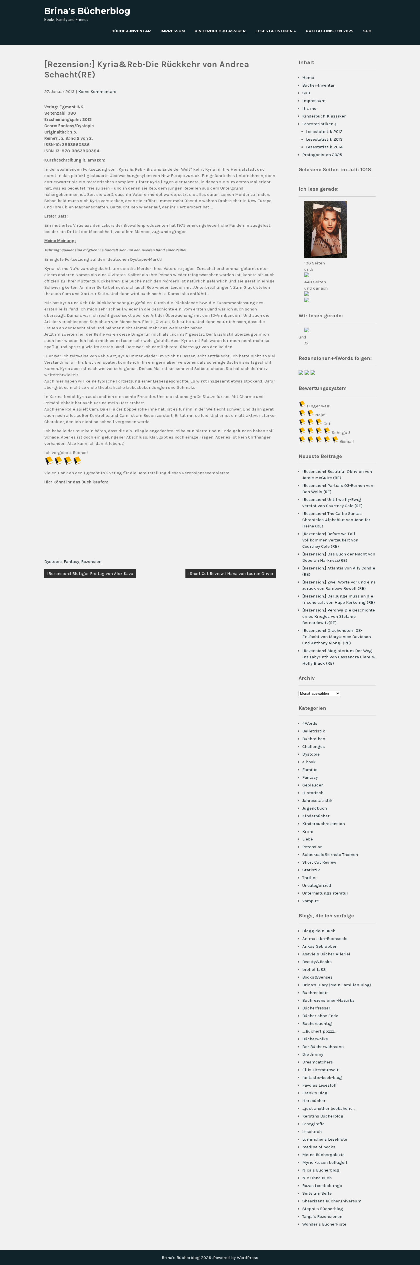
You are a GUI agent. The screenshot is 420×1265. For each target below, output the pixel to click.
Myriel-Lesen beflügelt (324, 1162)
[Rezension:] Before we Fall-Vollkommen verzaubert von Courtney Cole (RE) (330, 540)
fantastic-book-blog (322, 1077)
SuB (367, 31)
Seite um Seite (317, 1193)
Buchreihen (313, 738)
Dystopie (53, 561)
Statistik (311, 869)
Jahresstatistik (317, 800)
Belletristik (313, 731)
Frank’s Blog (314, 1092)
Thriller (309, 877)
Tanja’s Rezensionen (322, 1216)
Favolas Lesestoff (319, 1085)
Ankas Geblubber (319, 946)
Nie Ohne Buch (317, 1177)
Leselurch (312, 1131)
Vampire (310, 900)
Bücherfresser (316, 1008)
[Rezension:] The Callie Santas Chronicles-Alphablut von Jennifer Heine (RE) (336, 520)
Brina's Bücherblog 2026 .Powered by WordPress (210, 1257)
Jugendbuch (314, 808)
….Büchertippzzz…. (319, 1031)
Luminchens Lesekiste (324, 1139)
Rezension (91, 561)
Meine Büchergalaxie (323, 1154)
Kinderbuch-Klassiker (220, 31)
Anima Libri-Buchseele (324, 938)
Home (308, 77)
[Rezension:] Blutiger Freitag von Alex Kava (90, 573)
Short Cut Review (319, 862)
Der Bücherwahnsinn (323, 1046)
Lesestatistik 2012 (324, 131)
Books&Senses (317, 977)
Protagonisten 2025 (329, 31)
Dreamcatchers (317, 1062)
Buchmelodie (315, 992)
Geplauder (312, 785)
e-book (309, 761)
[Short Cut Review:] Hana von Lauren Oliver (230, 573)
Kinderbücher (315, 815)
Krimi (307, 831)
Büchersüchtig (317, 1023)
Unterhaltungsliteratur (325, 893)
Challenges (313, 746)
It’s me (309, 108)
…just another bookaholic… (328, 1108)
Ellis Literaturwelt (320, 1069)
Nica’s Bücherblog (320, 1170)
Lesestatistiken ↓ (275, 31)
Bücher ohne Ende (320, 1015)
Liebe (307, 839)
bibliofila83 (314, 969)
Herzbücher (313, 1100)
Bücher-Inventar (131, 31)
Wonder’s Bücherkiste (324, 1224)
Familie (309, 769)
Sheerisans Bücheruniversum (331, 1201)
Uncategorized (316, 885)
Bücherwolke (315, 1038)
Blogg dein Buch (318, 930)
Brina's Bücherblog (87, 11)
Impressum (173, 31)
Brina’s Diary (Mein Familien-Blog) (336, 984)
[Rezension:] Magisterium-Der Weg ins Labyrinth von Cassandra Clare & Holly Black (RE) (338, 657)
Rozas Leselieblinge (322, 1185)
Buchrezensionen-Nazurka (328, 1000)
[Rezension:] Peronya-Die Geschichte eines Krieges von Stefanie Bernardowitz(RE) (338, 616)
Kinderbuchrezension (323, 823)
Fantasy (71, 561)
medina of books (318, 1147)
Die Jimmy (312, 1054)
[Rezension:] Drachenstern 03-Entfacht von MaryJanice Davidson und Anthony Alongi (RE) (336, 637)
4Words (309, 723)
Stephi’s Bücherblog (322, 1208)
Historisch (312, 792)
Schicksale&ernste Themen (330, 854)
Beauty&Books (317, 961)
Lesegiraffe (313, 1123)
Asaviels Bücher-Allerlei (326, 954)
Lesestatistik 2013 (324, 139)
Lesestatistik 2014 (324, 147)
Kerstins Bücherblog (322, 1116)
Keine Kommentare (97, 91)
